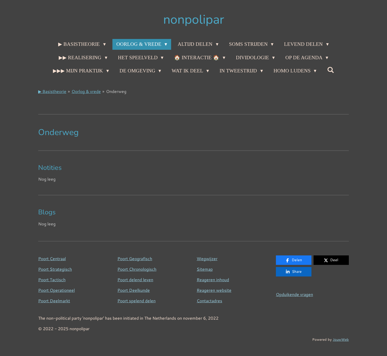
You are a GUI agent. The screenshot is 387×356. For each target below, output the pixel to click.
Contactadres (209, 301)
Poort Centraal (52, 258)
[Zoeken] (330, 70)
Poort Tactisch (52, 279)
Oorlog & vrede (86, 91)
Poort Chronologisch (136, 269)
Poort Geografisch (134, 258)
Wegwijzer (207, 258)
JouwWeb (341, 339)
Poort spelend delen (136, 301)
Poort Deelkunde (133, 290)
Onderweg (116, 91)
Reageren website (214, 290)
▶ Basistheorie (52, 91)
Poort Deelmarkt (54, 301)
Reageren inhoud (213, 279)
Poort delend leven (135, 279)
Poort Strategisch (55, 269)
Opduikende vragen (294, 294)
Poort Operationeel (56, 290)
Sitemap (205, 269)
